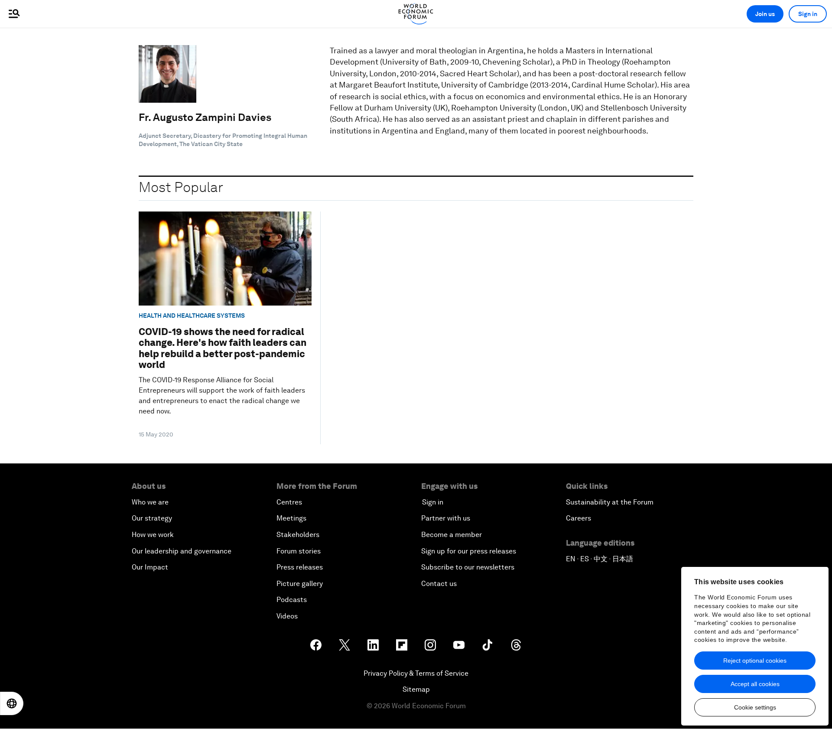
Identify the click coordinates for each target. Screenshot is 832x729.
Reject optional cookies (754, 660)
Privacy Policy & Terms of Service (416, 673)
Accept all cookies (755, 683)
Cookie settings (755, 707)
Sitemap (416, 689)
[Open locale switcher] (11, 703)
